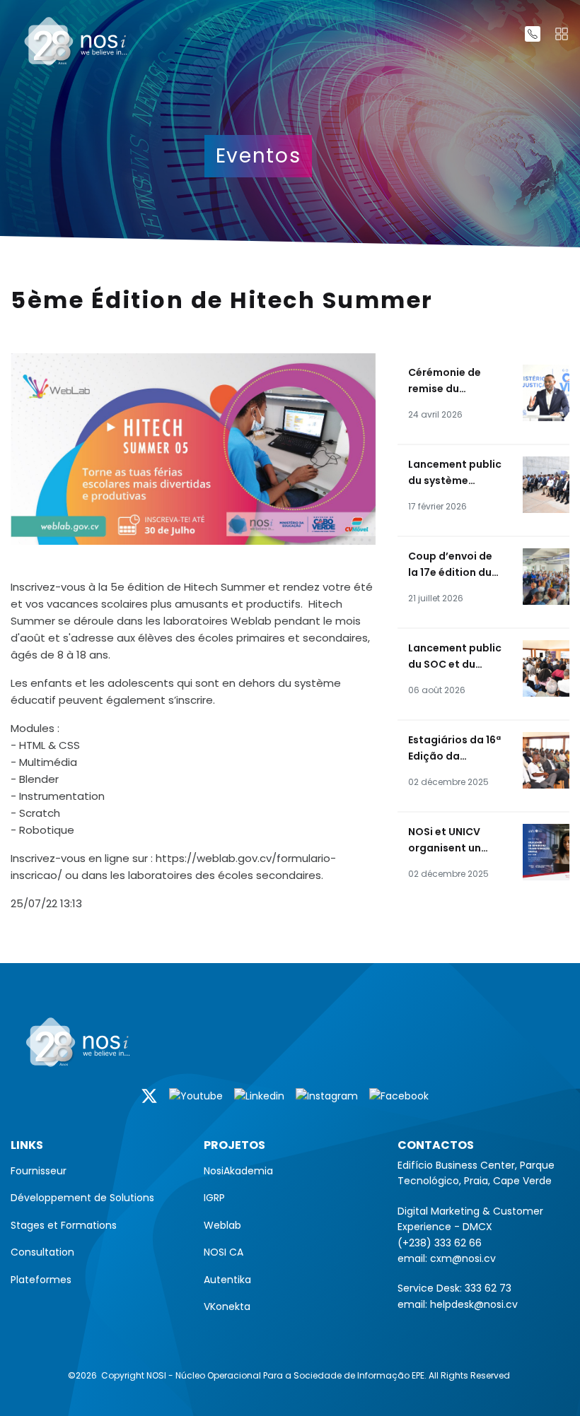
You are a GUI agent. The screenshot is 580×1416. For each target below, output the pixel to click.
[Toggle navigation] (561, 34)
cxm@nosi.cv (463, 1258)
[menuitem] (96, 1170)
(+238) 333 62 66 (440, 1243)
